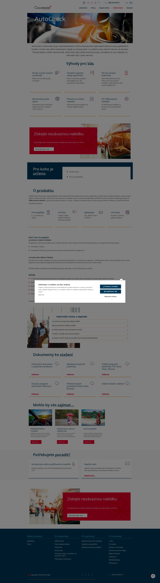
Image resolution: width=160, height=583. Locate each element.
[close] (121, 280)
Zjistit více (41, 294)
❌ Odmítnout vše (110, 291)
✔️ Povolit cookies (110, 286)
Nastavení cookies (110, 296)
